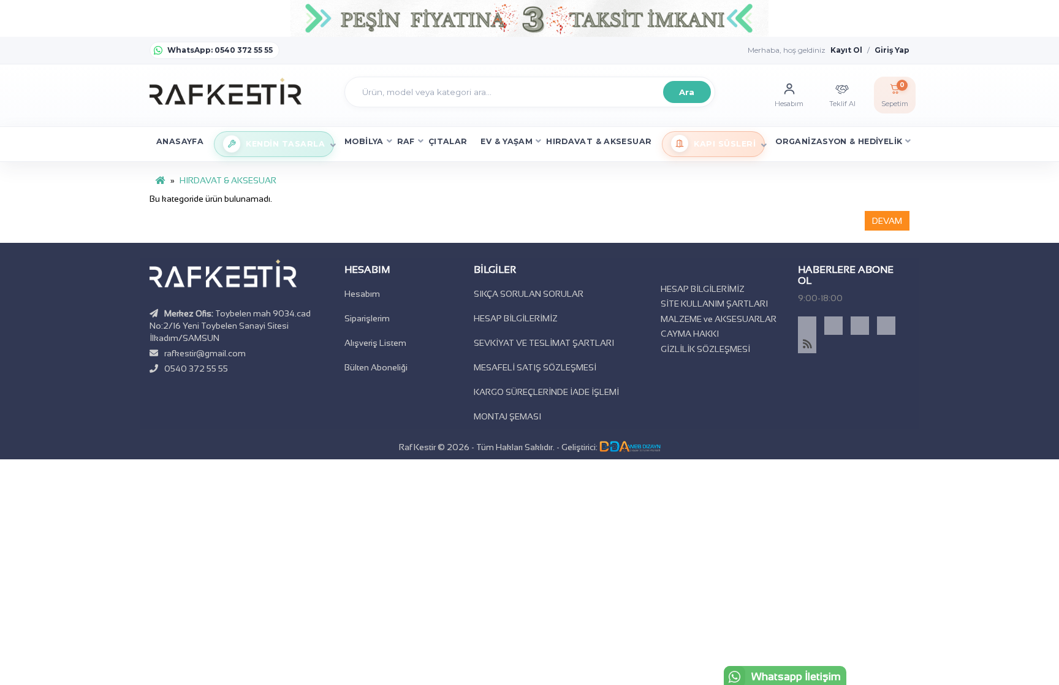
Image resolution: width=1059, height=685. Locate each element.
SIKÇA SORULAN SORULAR (528, 294)
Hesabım (362, 294)
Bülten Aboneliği (376, 367)
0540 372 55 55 (196, 368)
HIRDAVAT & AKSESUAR (598, 141)
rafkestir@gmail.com (205, 353)
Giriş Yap (892, 50)
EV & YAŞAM (506, 141)
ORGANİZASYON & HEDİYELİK (838, 141)
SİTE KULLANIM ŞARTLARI (714, 303)
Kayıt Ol (846, 50)
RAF (406, 141)
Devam (887, 221)
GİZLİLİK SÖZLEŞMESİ (705, 349)
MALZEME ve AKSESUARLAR (718, 319)
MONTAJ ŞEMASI (507, 416)
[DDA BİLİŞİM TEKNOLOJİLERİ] (630, 447)
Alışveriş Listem (375, 343)
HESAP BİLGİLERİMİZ (516, 318)
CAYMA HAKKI (690, 334)
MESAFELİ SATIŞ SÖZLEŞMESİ (535, 367)
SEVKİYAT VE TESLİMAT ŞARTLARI (544, 343)
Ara (686, 92)
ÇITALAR (448, 141)
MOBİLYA (364, 141)
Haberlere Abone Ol (846, 275)
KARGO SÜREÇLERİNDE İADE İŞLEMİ (546, 392)
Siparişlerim (367, 318)
